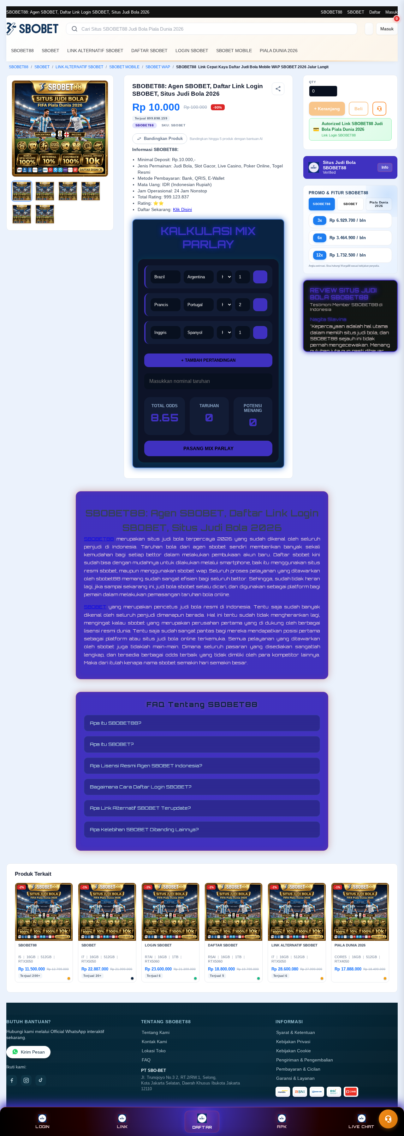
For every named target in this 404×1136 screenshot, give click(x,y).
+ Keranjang (327, 108)
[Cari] (74, 29)
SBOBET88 (331, 12)
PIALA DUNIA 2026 (279, 50)
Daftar (374, 12)
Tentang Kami (155, 1032)
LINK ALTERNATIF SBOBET (95, 50)
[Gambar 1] (22, 191)
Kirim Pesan (33, 1052)
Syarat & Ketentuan (295, 1032)
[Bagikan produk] (278, 88)
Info (385, 167)
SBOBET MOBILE (234, 50)
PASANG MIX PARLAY (208, 448)
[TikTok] (40, 1080)
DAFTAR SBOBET (149, 50)
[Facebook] (11, 1080)
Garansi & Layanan (295, 1078)
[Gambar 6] (45, 214)
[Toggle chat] (388, 1118)
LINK (122, 1126)
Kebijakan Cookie (293, 1050)
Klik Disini (182, 209)
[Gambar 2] (45, 191)
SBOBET (355, 12)
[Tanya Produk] (379, 109)
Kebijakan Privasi (293, 1041)
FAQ (146, 1060)
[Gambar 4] (90, 191)
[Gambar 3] (68, 191)
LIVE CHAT (361, 1126)
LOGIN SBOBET (191, 50)
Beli (358, 108)
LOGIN (42, 1126)
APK (282, 1126)
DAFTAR (202, 1127)
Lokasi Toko (154, 1050)
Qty (312, 82)
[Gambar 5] (22, 214)
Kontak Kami (154, 1041)
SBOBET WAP (158, 67)
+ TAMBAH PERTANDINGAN (208, 360)
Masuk (391, 12)
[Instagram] (26, 1080)
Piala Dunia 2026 (379, 204)
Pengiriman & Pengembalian (304, 1060)
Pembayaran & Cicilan (298, 1069)
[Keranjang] (369, 29)
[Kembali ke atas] (390, 1104)
